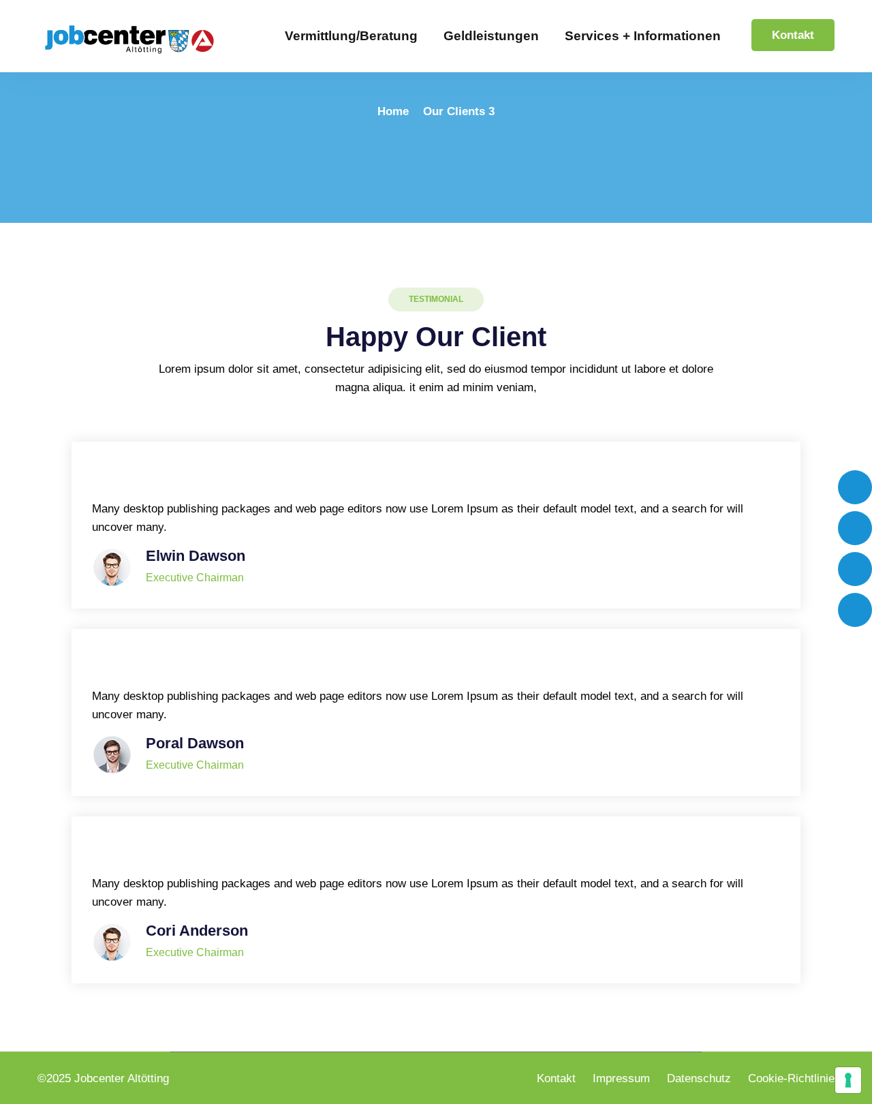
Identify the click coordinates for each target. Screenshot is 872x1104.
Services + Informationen (643, 36)
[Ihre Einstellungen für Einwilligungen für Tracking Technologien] (848, 1080)
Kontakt (793, 35)
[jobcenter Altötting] (129, 39)
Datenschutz (699, 1078)
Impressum (621, 1078)
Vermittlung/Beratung (351, 36)
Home (393, 111)
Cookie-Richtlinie (791, 1078)
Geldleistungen (491, 36)
